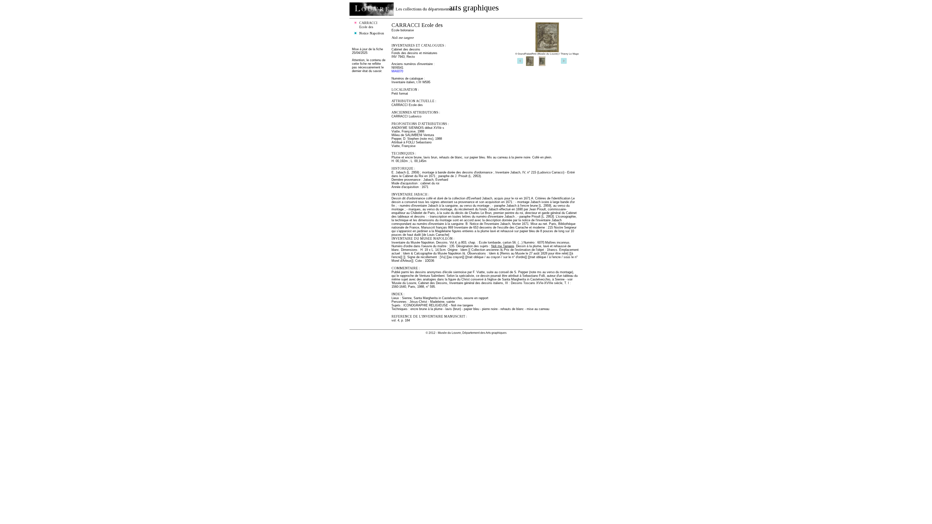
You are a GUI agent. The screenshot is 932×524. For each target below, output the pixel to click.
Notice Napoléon (371, 33)
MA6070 (397, 71)
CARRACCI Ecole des (368, 25)
